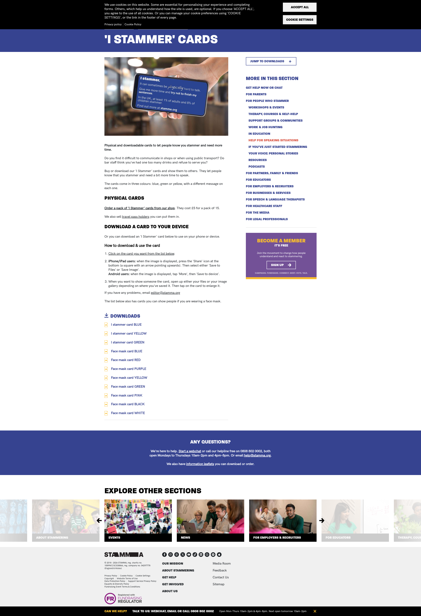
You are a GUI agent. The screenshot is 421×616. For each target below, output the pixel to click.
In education (259, 133)
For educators (258, 179)
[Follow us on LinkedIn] (201, 554)
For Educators (338, 537)
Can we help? (115, 611)
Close (315, 611)
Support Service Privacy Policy (142, 581)
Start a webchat (190, 451)
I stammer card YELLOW (129, 334)
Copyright (109, 578)
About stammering (178, 570)
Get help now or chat (264, 87)
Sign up (277, 265)
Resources (257, 160)
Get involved (173, 584)
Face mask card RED (126, 360)
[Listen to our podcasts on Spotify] (213, 554)
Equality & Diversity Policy (116, 584)
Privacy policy (113, 24)
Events (114, 537)
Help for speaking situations (273, 140)
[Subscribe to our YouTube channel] (188, 554)
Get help (169, 577)
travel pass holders (135, 217)
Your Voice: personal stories (273, 153)
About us (170, 591)
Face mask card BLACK (128, 404)
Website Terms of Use (127, 578)
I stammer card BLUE (126, 325)
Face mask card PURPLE (128, 369)
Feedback (220, 570)
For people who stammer (267, 101)
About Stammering (52, 537)
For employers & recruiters (270, 186)
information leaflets (200, 464)
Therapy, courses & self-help (273, 114)
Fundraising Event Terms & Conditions (122, 586)
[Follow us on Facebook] (164, 554)
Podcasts (256, 166)
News (185, 537)
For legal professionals (267, 219)
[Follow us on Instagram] (170, 554)
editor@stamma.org (165, 293)
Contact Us (221, 577)
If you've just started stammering (277, 147)
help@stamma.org (257, 455)
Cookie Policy (126, 575)
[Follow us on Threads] (176, 554)
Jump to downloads (267, 61)
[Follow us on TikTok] (195, 554)
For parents (256, 94)
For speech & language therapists (275, 199)
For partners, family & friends (272, 173)
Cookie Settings (143, 575)
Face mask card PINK (126, 395)
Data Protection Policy (114, 581)
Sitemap (218, 584)
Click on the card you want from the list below (141, 254)
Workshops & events (266, 107)
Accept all (300, 7)
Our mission (172, 563)
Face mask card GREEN (128, 387)
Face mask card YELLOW (129, 378)
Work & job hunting (265, 127)
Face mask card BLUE (126, 351)
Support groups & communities (275, 120)
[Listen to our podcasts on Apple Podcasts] (219, 554)
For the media (257, 212)
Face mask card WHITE (128, 413)
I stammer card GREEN (127, 342)
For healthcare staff (264, 206)
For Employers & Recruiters (277, 537)
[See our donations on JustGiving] (207, 554)
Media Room (222, 564)
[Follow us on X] (182, 554)
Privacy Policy (110, 575)
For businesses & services (268, 193)
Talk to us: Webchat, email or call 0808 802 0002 (173, 611)
